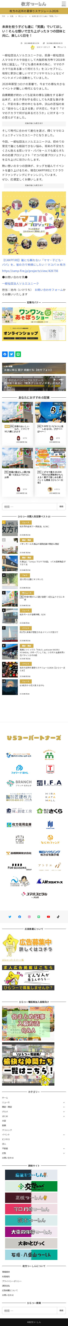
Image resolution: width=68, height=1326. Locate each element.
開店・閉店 (7, 1106)
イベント (6, 1134)
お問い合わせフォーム (49, 290)
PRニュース (62, 47)
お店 (4, 1120)
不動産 (5, 1148)
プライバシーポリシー (12, 1281)
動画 (4, 1125)
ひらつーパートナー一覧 (13, 959)
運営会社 (6, 1285)
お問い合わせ (8, 1157)
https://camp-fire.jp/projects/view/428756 (30, 271)
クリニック (7, 1130)
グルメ (5, 1111)
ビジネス (6, 1139)
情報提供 (6, 1271)
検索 (61, 506)
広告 (4, 1153)
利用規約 (6, 1276)
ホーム (5, 1097)
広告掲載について (10, 1290)
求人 (4, 1143)
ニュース (6, 1102)
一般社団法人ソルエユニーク (20, 283)
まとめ (5, 1116)
